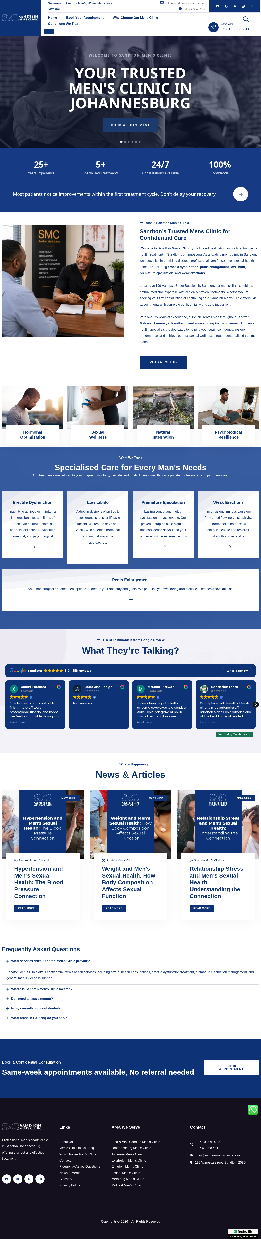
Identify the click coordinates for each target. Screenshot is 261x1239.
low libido (237, 267)
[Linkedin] (217, 6)
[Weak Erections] (228, 547)
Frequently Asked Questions (79, 1166)
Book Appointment (130, 125)
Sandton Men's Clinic (32, 860)
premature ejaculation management (221, 972)
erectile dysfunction (183, 267)
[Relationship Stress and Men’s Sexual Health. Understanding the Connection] (218, 824)
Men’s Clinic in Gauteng (76, 1148)
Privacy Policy (69, 1185)
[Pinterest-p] (234, 6)
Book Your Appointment (85, 17)
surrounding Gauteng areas (216, 323)
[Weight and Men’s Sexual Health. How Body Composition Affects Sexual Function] (130, 824)
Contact (65, 1160)
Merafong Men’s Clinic (128, 1179)
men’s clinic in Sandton (239, 254)
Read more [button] (84, 722)
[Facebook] (226, 6)
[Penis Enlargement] (130, 599)
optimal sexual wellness (195, 335)
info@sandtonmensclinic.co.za (185, 3)
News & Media (70, 1173)
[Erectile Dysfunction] (32, 547)
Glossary (65, 1179)
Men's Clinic (68, 798)
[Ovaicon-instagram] (243, 6)
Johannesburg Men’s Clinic (131, 1148)
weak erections (193, 273)
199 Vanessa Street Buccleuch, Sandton (185, 285)
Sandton (243, 317)
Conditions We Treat (63, 23)
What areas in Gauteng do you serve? (40, 1018)
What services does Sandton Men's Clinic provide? (50, 961)
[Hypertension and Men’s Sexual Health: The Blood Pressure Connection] (43, 824)
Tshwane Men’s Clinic (127, 1154)
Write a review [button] (237, 671)
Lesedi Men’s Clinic (126, 1173)
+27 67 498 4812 (208, 1148)
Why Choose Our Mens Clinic (135, 17)
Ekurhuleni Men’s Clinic (129, 1160)
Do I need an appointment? (32, 998)
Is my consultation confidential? (36, 1008)
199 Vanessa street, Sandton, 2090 (220, 1162)
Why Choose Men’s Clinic (78, 1154)
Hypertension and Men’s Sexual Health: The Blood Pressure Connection (38, 882)
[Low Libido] (97, 553)
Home (52, 17)
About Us (66, 1142)
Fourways (161, 323)
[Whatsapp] (252, 6)
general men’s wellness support (29, 978)
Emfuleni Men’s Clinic (127, 1166)
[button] (256, 705)
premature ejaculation (156, 273)
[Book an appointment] (240, 194)
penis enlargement (214, 267)
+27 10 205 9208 (235, 29)
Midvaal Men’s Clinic (127, 1185)
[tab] (121, 141)
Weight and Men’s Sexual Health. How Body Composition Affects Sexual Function (128, 882)
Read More (26, 908)
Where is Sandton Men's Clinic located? (42, 989)
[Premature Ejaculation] (163, 547)
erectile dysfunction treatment (173, 972)
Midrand (146, 323)
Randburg (179, 323)
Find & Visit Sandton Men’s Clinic (136, 1142)
